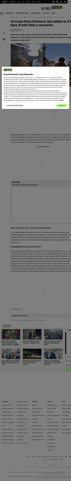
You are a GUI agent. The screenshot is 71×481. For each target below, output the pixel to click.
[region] (35, 88)
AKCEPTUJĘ (61, 105)
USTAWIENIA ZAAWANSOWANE (14, 105)
